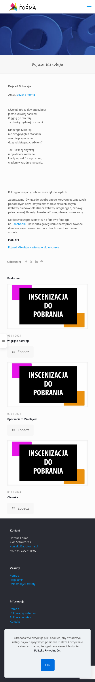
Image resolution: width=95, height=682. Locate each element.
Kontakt (15, 621)
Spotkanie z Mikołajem (22, 419)
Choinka (12, 497)
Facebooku (19, 224)
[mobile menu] (89, 6)
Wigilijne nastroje (18, 341)
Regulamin (16, 579)
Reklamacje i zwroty (22, 584)
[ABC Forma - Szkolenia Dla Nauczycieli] (22, 6)
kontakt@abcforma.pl (24, 546)
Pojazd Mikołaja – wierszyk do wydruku (33, 247)
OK (47, 665)
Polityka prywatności (23, 613)
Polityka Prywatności (47, 650)
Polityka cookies (20, 617)
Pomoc (14, 575)
